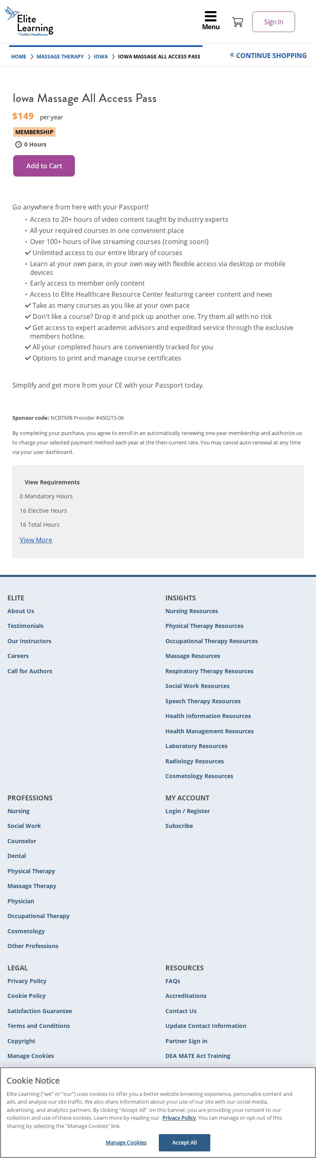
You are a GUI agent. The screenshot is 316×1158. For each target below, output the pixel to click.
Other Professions (32, 946)
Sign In (273, 21)
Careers (18, 656)
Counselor (21, 841)
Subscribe (179, 826)
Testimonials (25, 626)
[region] (158, 1112)
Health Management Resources (209, 731)
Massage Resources (192, 656)
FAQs (172, 981)
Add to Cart (44, 165)
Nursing (18, 811)
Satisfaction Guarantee (39, 1011)
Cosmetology (26, 931)
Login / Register (187, 811)
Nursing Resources (191, 611)
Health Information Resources (208, 716)
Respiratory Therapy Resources (209, 671)
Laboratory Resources (196, 746)
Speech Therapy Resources (203, 701)
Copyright (21, 1041)
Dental (16, 856)
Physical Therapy (31, 871)
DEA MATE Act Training (197, 1056)
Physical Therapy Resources (204, 626)
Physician (20, 901)
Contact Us (181, 1011)
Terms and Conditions (38, 1026)
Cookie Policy (26, 996)
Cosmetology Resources (199, 776)
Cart (238, 22)
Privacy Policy (26, 981)
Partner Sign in (186, 1041)
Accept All (184, 1142)
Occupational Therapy (38, 916)
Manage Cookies (30, 1056)
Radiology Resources (194, 761)
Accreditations (186, 996)
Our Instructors (29, 641)
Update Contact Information (205, 1026)
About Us (20, 611)
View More (36, 539)
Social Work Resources (197, 686)
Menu (211, 26)
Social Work (24, 826)
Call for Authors (29, 671)
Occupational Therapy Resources (211, 641)
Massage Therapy (31, 886)
